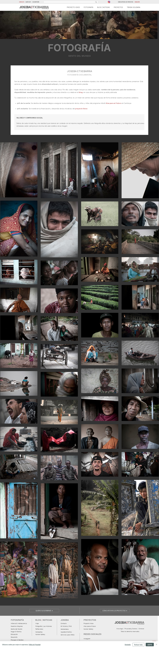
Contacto (141, 628)
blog (81, 92)
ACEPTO (150, 644)
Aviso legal (119, 628)
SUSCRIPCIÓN (35, 2)
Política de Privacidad (34, 644)
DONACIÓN (137, 2)
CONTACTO (21, 2)
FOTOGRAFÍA (79, 48)
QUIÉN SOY (28, 2)
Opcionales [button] (128, 644)
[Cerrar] (156, 644)
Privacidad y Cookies (131, 628)
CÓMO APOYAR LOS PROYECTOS (125, 2)
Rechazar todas (138, 644)
